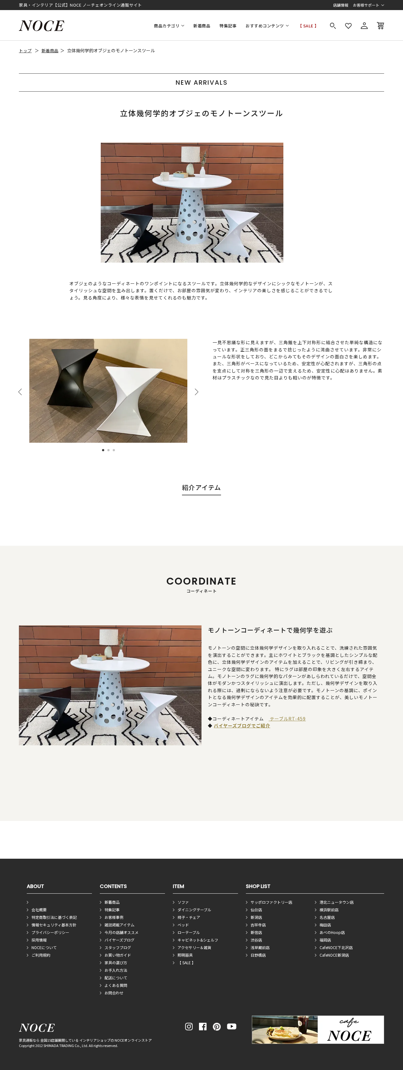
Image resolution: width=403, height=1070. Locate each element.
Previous (20, 392)
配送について (116, 977)
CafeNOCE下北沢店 (336, 947)
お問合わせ (114, 992)
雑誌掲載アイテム (119, 924)
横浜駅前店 (329, 909)
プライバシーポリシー (50, 932)
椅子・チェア (189, 917)
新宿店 (256, 932)
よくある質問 (116, 985)
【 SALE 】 (308, 26)
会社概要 (39, 909)
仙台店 (256, 909)
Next (196, 392)
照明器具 (185, 955)
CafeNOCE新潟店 (334, 955)
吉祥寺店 (258, 924)
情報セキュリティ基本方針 (54, 924)
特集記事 (227, 26)
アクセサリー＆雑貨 (194, 947)
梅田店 (325, 924)
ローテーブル (189, 932)
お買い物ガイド (118, 955)
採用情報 (39, 939)
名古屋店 (327, 917)
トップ (25, 51)
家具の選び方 (116, 962)
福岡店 (325, 939)
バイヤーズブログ (119, 939)
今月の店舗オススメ (122, 932)
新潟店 (256, 917)
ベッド (183, 924)
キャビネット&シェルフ (198, 939)
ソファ (183, 902)
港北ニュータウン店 (337, 902)
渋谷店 (256, 939)
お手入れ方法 (116, 970)
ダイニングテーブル (194, 909)
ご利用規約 (40, 955)
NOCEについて (44, 947)
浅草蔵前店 (260, 947)
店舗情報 (340, 5)
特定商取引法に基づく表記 (54, 917)
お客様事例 (114, 917)
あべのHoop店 (332, 932)
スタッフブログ (118, 947)
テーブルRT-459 (287, 718)
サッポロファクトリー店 (271, 902)
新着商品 (201, 26)
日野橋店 (258, 955)
